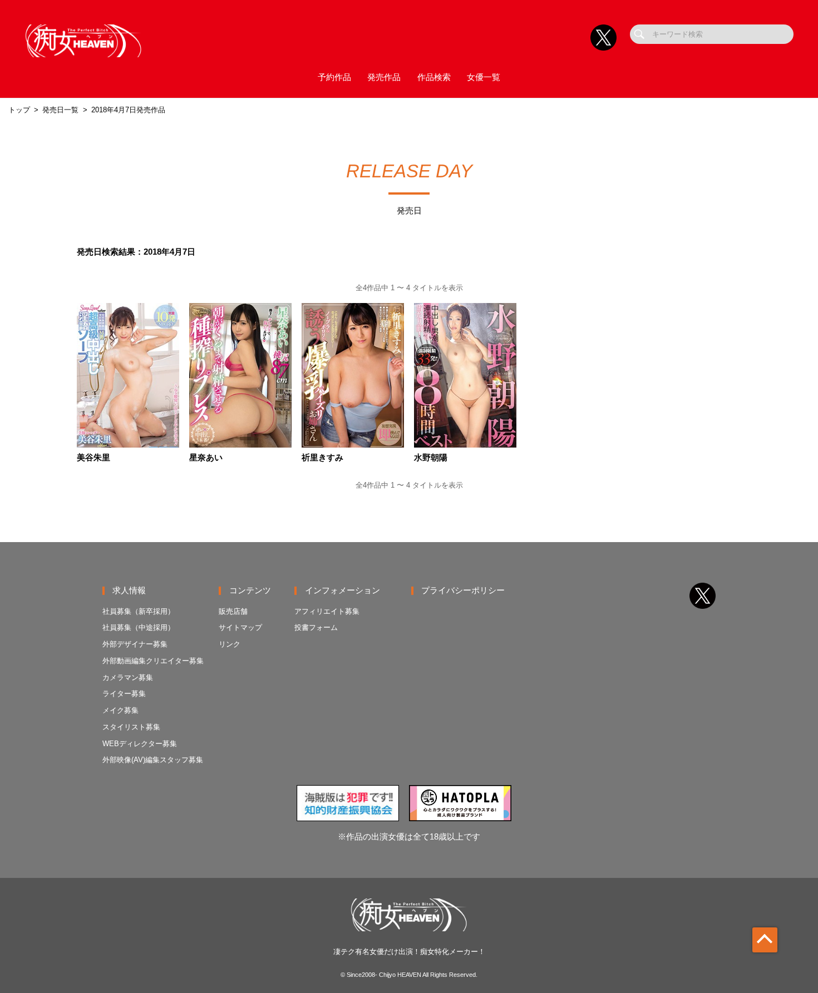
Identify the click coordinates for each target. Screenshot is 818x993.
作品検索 (434, 77)
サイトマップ (240, 627)
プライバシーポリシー (463, 590)
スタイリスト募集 (131, 727)
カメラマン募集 (127, 677)
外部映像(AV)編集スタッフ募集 (152, 760)
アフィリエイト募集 (326, 611)
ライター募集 (124, 693)
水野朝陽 (430, 458)
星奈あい (206, 458)
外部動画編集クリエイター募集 (153, 661)
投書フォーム (316, 627)
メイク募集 (120, 710)
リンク (229, 644)
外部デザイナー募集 (134, 644)
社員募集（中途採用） (138, 627)
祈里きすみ (322, 458)
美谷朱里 (93, 458)
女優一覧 (483, 77)
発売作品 (384, 77)
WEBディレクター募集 (139, 743)
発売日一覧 (60, 110)
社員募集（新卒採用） (138, 611)
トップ (19, 110)
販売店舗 (233, 611)
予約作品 (334, 77)
